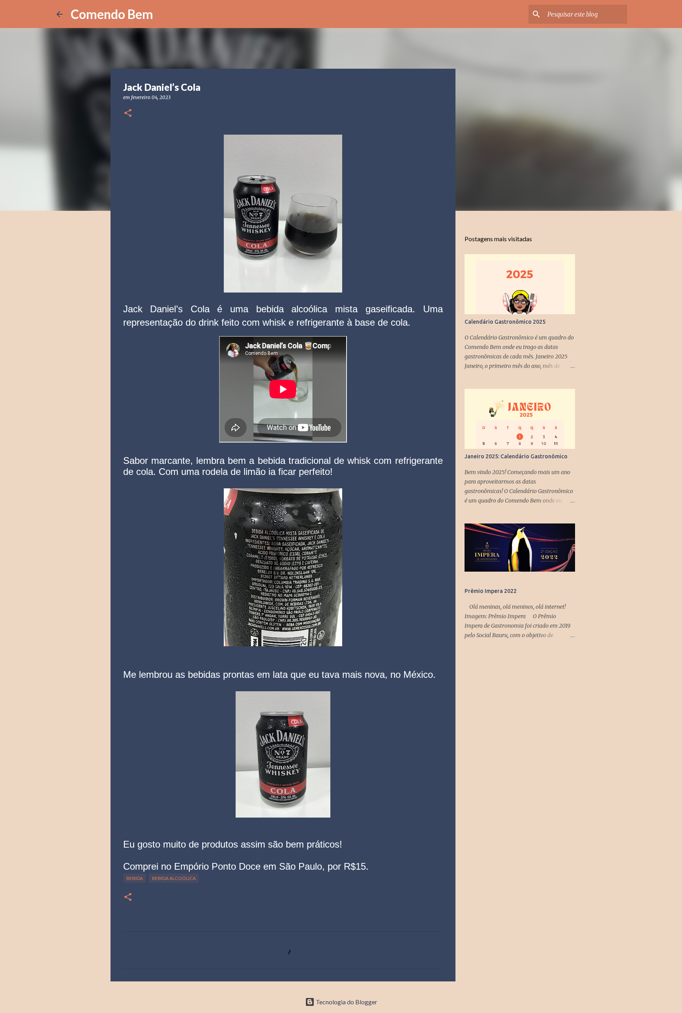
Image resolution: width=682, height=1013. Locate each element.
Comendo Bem (112, 14)
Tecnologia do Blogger (346, 1001)
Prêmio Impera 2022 (491, 591)
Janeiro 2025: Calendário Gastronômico (516, 456)
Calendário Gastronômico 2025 (505, 322)
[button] (128, 113)
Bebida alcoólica (174, 878)
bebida (134, 878)
